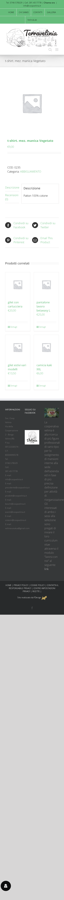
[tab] (12, 187)
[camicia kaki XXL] (46, 347)
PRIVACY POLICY (21, 585)
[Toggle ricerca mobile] (50, 49)
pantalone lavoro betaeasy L (43, 306)
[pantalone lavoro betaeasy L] (46, 284)
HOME (8, 585)
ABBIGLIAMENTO (30, 171)
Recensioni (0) (11, 197)
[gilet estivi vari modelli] (17, 347)
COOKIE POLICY (37, 585)
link (46, 569)
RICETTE (36, 591)
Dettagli (13, 326)
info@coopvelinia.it (32, 5)
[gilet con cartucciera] (17, 284)
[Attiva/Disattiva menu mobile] (57, 49)
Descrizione (12, 187)
